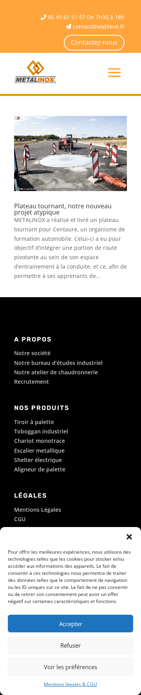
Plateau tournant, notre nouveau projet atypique (63, 209)
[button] (129, 537)
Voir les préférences (70, 667)
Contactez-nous (94, 42)
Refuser (70, 645)
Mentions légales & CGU (70, 684)
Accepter (70, 624)
